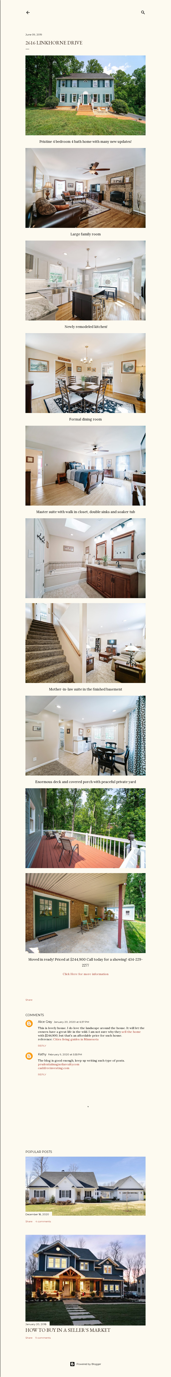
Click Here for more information (85, 974)
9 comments (43, 1337)
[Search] (143, 12)
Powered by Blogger (89, 1364)
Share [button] (28, 999)
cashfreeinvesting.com (53, 1068)
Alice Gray (45, 1022)
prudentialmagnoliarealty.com (58, 1064)
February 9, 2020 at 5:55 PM (65, 1054)
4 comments (43, 1221)
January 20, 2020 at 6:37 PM (71, 1021)
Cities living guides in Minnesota (75, 1039)
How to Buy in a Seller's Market (68, 1330)
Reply (42, 1045)
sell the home (131, 1032)
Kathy (42, 1054)
